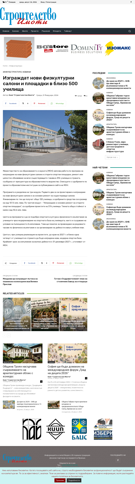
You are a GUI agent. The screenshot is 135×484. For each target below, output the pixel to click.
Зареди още (111, 157)
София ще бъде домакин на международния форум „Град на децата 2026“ (73, 325)
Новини (26, 72)
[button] (129, 31)
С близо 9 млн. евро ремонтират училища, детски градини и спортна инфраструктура (117, 147)
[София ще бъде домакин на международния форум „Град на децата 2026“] (73, 314)
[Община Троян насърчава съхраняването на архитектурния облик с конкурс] (22, 353)
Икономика (16, 318)
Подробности (74, 480)
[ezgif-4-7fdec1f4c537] (103, 429)
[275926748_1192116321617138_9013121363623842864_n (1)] (55, 429)
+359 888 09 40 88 (70, 465)
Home (5, 66)
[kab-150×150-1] (32, 429)
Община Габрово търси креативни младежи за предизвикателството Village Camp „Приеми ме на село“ (45, 324)
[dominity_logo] (87, 48)
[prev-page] (4, 335)
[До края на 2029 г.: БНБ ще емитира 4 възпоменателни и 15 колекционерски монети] (17, 314)
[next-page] (8, 335)
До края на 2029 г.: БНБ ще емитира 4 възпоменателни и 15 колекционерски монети (16, 325)
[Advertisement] (94, 16)
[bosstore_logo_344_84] (53, 49)
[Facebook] (131, 2)
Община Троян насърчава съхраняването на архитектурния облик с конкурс (19, 371)
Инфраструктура (15, 66)
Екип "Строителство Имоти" (22, 95)
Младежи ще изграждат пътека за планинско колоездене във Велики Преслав (20, 281)
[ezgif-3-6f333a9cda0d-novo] (19, 48)
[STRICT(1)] (118, 48)
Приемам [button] (60, 480)
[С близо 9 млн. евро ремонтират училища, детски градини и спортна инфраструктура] (98, 144)
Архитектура (8, 362)
